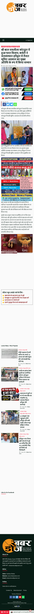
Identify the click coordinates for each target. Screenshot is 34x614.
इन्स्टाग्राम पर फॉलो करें (12, 300)
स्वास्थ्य (25, 388)
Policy (25, 590)
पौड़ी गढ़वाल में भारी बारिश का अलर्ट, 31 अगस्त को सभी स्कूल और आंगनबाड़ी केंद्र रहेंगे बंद (24, 357)
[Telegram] (11, 104)
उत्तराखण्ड (3, 46)
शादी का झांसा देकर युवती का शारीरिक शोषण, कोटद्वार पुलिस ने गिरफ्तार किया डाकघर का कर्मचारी (25, 376)
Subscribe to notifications (9, 586)
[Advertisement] (17, 26)
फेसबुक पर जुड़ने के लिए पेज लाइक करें (17, 297)
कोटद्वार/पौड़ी (9, 46)
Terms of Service (16, 594)
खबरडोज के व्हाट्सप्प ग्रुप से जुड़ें (14, 295)
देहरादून (24, 434)
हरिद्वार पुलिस (22, 413)
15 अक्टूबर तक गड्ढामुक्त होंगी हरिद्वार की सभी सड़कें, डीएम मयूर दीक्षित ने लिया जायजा (25, 422)
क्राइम (29, 368)
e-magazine (29, 40)
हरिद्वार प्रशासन (22, 391)
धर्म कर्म (14, 46)
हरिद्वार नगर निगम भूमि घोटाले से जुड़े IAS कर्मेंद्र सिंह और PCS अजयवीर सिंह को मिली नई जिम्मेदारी (25, 444)
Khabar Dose (18, 602)
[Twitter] (8, 104)
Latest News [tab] (5, 345)
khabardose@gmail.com (15, 565)
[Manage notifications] (30, 610)
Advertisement (18, 590)
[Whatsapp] (15, 104)
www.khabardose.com (14, 576)
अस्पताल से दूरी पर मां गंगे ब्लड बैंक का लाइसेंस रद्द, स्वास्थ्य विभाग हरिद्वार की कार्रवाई (26, 399)
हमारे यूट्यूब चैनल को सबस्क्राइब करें (16, 302)
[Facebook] (4, 104)
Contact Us (9, 590)
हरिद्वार (18, 46)
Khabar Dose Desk (12, 66)
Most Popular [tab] (14, 345)
